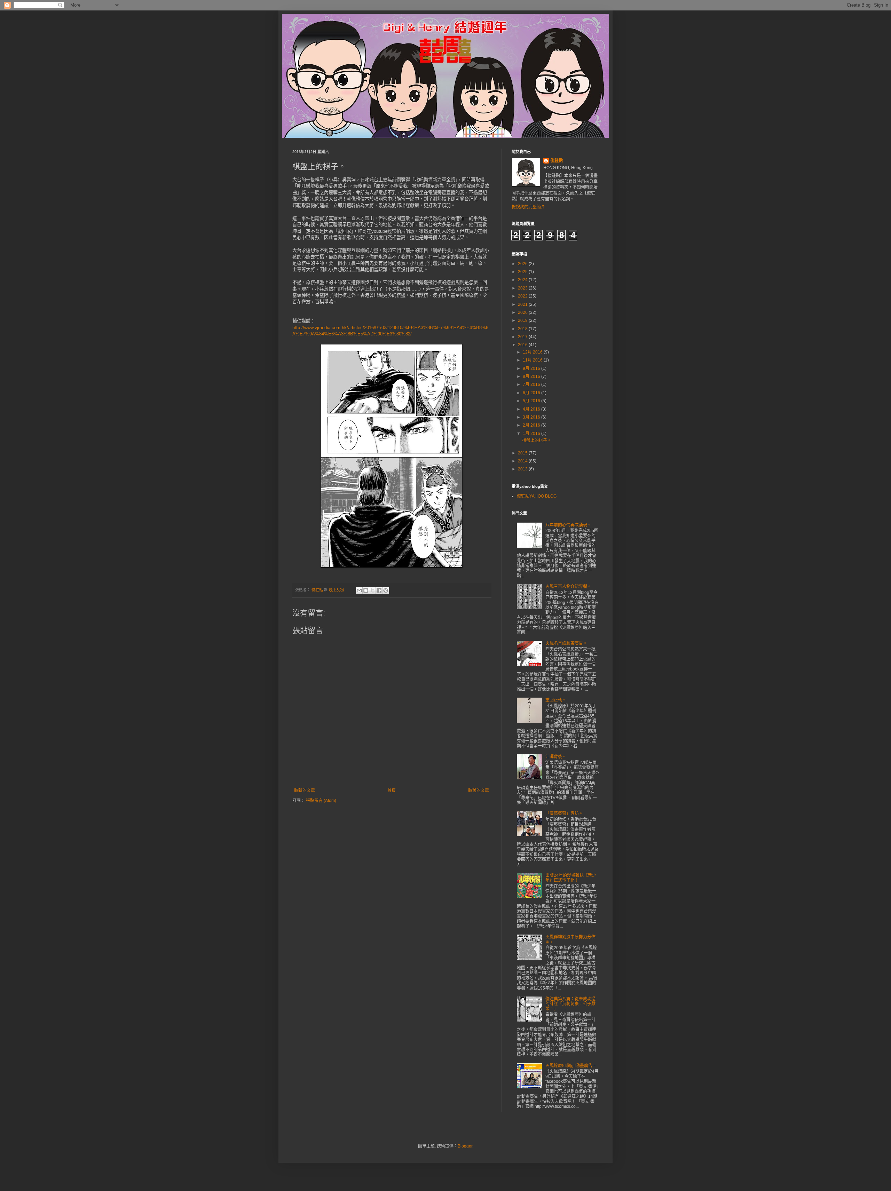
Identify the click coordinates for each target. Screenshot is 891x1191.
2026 (523, 263)
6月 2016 (532, 392)
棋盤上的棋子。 (536, 440)
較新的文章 (304, 790)
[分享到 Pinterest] (385, 590)
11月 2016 (533, 360)
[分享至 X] (372, 590)
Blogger (465, 1146)
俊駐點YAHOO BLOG (537, 496)
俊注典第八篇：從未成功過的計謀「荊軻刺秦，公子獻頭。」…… (570, 1004)
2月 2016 (532, 425)
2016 (523, 344)
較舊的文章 (478, 790)
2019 (523, 320)
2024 (523, 279)
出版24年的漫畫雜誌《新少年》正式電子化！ (570, 878)
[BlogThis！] (365, 590)
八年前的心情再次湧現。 (568, 525)
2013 (523, 469)
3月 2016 (532, 417)
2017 (523, 336)
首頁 (391, 790)
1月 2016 (532, 433)
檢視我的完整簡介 (528, 207)
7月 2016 (532, 384)
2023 (523, 288)
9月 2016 (532, 368)
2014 (523, 461)
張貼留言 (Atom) (321, 800)
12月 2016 (533, 352)
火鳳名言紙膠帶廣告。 (566, 643)
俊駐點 (556, 160)
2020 (523, 312)
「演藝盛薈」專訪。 (564, 813)
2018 (523, 328)
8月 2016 (532, 376)
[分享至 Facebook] (379, 590)
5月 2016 (532, 400)
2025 (523, 271)
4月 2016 (532, 409)
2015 (523, 453)
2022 (523, 296)
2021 (523, 304)
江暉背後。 (555, 756)
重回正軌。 (555, 700)
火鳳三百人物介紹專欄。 (568, 586)
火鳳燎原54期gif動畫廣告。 (571, 1065)
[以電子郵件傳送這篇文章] (359, 590)
